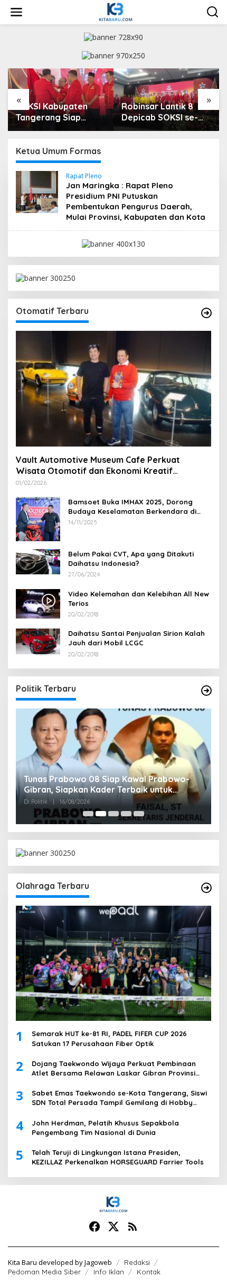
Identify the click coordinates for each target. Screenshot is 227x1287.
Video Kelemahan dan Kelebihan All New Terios (138, 598)
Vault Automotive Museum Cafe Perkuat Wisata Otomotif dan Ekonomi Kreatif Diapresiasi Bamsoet (98, 465)
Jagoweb (98, 1262)
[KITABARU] (115, 11)
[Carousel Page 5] (139, 813)
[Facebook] (94, 1226)
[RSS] (132, 1226)
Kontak (148, 1272)
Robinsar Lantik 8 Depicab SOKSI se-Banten (159, 112)
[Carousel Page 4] (126, 813)
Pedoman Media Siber (44, 1272)
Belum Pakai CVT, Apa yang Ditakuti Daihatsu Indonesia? (131, 559)
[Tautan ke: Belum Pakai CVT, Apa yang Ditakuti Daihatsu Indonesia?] (38, 561)
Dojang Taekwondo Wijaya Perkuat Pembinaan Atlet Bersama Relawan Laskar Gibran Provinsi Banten (114, 1068)
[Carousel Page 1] (88, 813)
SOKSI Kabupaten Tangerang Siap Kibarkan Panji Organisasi (52, 112)
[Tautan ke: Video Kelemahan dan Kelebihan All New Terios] (38, 602)
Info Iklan (108, 1272)
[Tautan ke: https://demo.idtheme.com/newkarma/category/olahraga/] (206, 887)
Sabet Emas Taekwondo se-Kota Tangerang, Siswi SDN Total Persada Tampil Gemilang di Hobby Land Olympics (119, 1098)
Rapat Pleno (84, 175)
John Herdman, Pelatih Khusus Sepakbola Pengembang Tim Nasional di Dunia (105, 1128)
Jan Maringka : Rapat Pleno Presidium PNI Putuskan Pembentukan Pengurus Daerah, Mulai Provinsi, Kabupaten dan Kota (135, 201)
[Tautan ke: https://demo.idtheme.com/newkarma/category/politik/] (206, 690)
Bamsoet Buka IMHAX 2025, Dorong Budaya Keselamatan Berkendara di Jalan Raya (132, 507)
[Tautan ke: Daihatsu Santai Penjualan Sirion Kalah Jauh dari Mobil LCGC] (38, 640)
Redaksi (137, 1262)
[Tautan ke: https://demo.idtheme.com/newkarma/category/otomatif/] (206, 313)
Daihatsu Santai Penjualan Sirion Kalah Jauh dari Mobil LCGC (136, 638)
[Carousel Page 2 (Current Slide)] (101, 813)
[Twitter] (113, 1226)
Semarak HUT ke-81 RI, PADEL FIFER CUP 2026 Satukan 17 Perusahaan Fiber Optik (109, 1038)
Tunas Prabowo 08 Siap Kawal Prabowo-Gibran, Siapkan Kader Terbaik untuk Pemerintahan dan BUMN (107, 785)
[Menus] (16, 12)
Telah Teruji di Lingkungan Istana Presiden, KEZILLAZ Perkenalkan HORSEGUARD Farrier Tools (118, 1157)
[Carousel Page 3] (113, 813)
